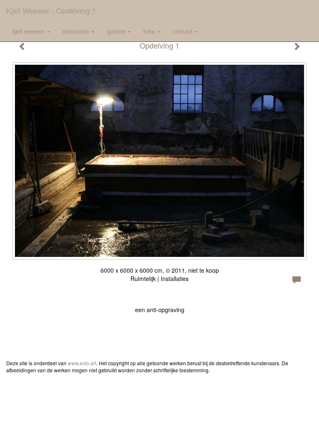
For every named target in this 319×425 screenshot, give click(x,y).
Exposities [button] (77, 31)
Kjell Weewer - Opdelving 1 (51, 10)
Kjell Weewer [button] (29, 31)
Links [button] (150, 31)
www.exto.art (82, 362)
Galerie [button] (117, 31)
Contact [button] (183, 31)
